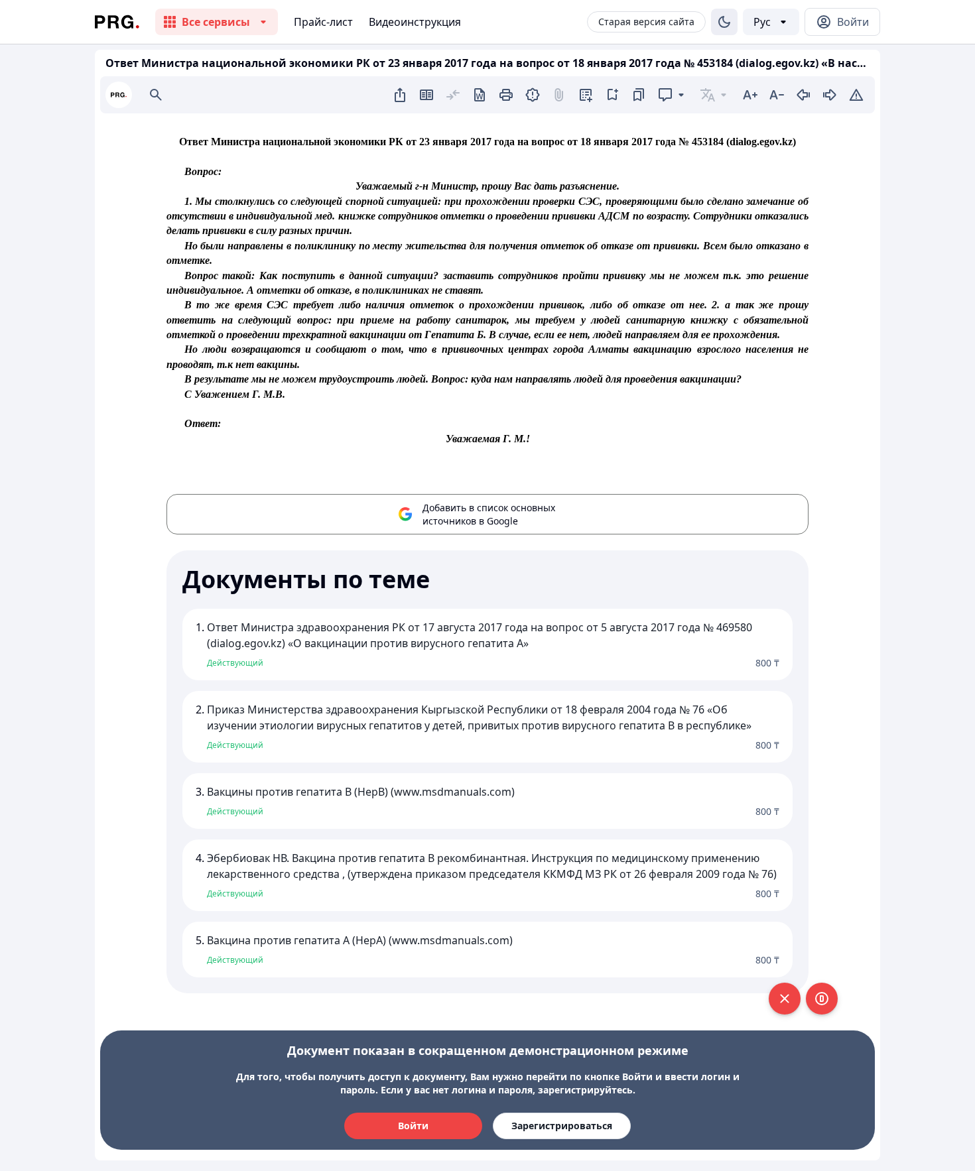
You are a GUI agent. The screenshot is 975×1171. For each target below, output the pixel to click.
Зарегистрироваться (561, 1125)
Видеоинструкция (415, 22)
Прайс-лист (323, 22)
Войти (413, 1125)
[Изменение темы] (724, 22)
